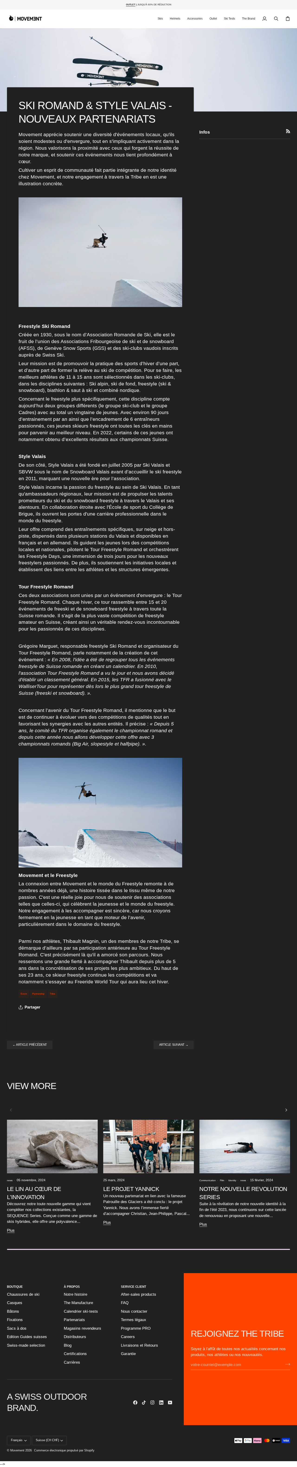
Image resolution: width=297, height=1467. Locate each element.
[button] (160, 19)
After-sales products (138, 1294)
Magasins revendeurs (82, 1328)
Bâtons (13, 1311)
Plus (11, 1230)
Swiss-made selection (26, 1345)
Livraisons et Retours (139, 1345)
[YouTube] (170, 1402)
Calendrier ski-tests (81, 1311)
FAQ (125, 1303)
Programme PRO (136, 1328)
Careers (128, 1337)
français (17, 1440)
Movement (17, 1450)
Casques (14, 1303)
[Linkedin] (161, 1402)
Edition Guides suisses (27, 1337)
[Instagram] (152, 1402)
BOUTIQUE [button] (15, 1286)
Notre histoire (75, 1294)
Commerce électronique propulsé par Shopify (64, 1450)
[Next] (286, 1110)
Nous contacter (134, 1311)
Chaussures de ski (23, 1294)
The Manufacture (78, 1303)
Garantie (128, 1354)
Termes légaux (133, 1320)
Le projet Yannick (131, 1189)
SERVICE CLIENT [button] (133, 1286)
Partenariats (74, 1320)
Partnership (38, 993)
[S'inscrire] (286, 1364)
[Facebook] (135, 1402)
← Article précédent (30, 1044)
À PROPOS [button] (72, 1286)
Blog (67, 1345)
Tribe (52, 993)
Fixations (15, 1320)
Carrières (72, 1362)
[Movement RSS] (288, 131)
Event (24, 993)
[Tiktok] (144, 1402)
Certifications (75, 1354)
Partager (32, 1007)
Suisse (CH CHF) (47, 1440)
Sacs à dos (16, 1328)
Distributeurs (75, 1337)
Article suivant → (173, 1044)
